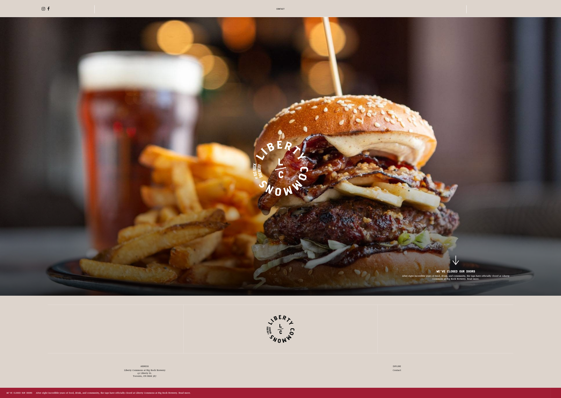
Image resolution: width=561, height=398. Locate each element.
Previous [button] (535, 393)
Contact (280, 8)
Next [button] (545, 393)
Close (556, 393)
